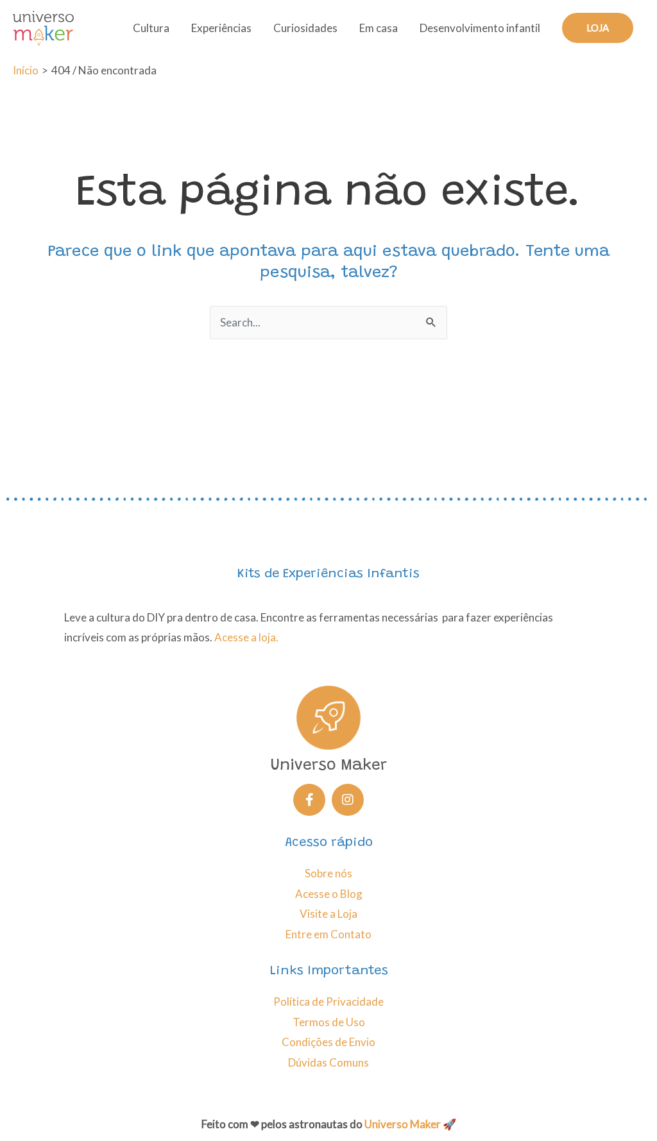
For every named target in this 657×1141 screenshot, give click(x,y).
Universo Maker (402, 1124)
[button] (597, 28)
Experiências (221, 28)
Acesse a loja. (246, 637)
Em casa (378, 28)
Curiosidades (305, 28)
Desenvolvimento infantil (480, 28)
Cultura (151, 28)
